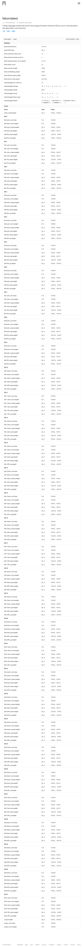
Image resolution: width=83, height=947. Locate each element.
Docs (31, 945)
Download (20, 945)
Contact (59, 945)
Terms (79, 945)
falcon (6, 18)
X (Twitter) (51, 945)
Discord (44, 945)
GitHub (37, 945)
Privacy (73, 945)
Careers (66, 945)
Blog (26, 945)
